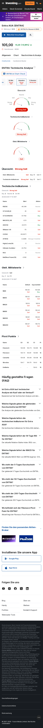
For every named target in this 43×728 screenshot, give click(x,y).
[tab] (11, 82)
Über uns (26, 601)
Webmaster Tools (8, 615)
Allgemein (6, 55)
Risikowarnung (7, 713)
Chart (16, 55)
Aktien (4, 9)
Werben (26, 605)
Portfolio (5, 610)
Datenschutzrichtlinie (9, 706)
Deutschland (30, 9)
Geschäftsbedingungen (10, 698)
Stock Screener (16, 9)
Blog (3, 601)
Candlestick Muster (19, 61)
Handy (4, 605)
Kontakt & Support (30, 610)
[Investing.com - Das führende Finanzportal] (13, 3)
